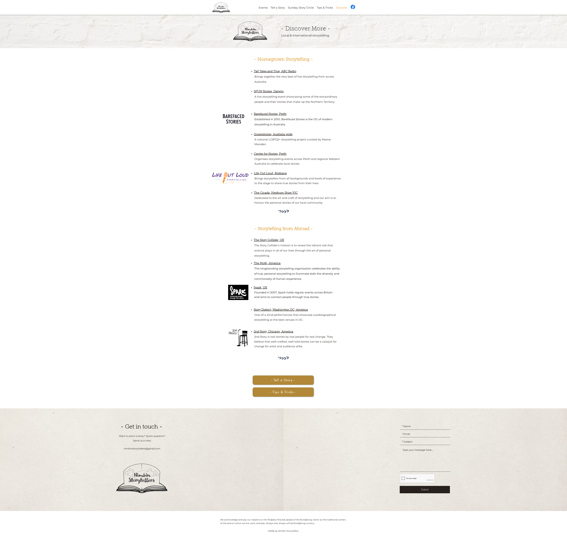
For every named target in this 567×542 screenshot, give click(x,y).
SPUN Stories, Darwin (269, 91)
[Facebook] (353, 7)
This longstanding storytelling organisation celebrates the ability (297, 268)
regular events (304, 292)
